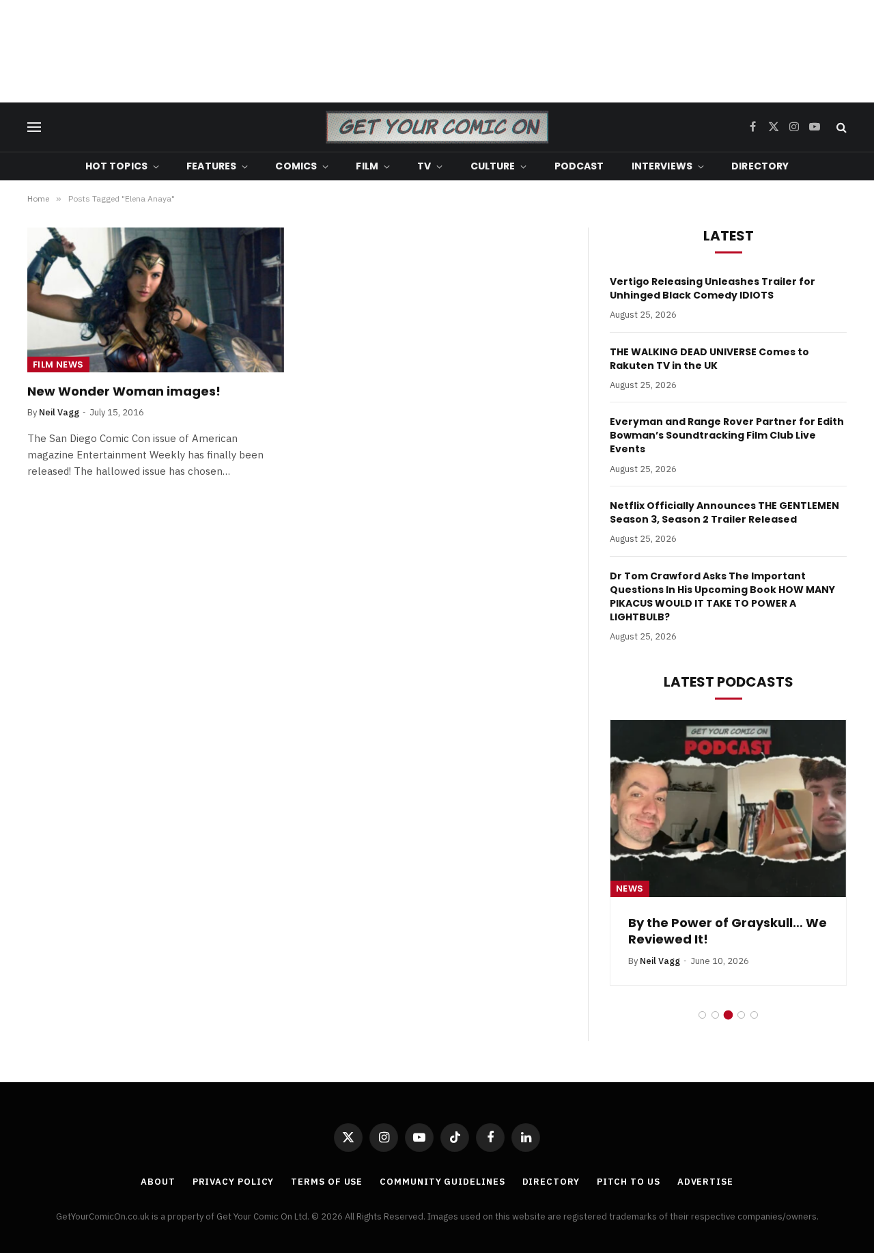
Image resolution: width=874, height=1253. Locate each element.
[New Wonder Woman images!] (155, 300)
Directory (760, 166)
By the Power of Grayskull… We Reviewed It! (727, 931)
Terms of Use (327, 1181)
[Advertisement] (437, 51)
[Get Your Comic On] (437, 127)
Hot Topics (116, 166)
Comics (296, 166)
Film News (58, 364)
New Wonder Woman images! (124, 391)
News (630, 888)
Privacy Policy (233, 1181)
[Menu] (34, 127)
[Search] (840, 127)
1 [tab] (702, 1014)
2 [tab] (715, 1014)
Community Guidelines (442, 1181)
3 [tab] (728, 1014)
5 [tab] (754, 1014)
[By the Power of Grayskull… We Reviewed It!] (728, 808)
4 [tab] (741, 1014)
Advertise (705, 1181)
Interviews (662, 166)
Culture (493, 166)
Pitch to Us (628, 1181)
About (158, 1181)
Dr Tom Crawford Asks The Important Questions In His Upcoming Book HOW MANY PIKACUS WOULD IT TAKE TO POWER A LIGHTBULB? (722, 596)
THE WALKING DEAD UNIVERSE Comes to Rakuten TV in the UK (709, 358)
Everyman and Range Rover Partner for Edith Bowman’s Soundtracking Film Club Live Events (727, 435)
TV (424, 166)
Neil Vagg (59, 412)
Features (211, 166)
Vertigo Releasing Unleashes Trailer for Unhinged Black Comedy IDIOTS (712, 288)
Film (367, 166)
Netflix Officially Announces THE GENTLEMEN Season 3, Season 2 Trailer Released (724, 512)
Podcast (579, 166)
